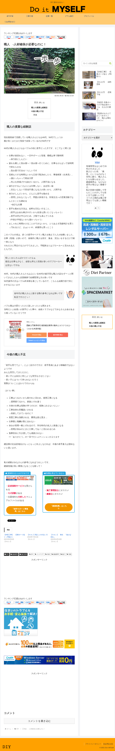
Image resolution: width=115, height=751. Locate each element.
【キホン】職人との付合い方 (37, 535)
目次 (36, 102)
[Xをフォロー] (98, 208)
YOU (97, 162)
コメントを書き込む (39, 721)
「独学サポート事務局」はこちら (20, 510)
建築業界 (15, 554)
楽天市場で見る (58, 335)
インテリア (40, 554)
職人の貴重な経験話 (39, 107)
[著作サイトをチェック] (95, 208)
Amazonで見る (36, 335)
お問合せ (108, 744)
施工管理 (24, 554)
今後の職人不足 (37, 111)
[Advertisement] (39, 577)
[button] (109, 63)
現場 (70, 554)
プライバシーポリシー (93, 744)
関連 (35, 115)
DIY (7, 554)
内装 (48, 554)
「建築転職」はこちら (59, 507)
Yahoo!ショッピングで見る (36, 340)
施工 (63, 554)
